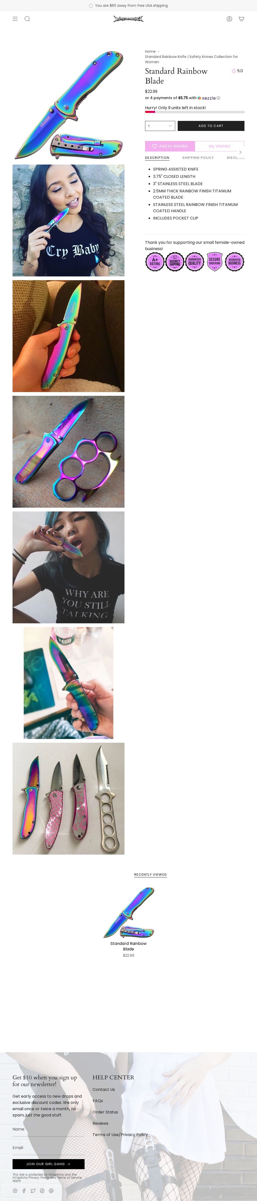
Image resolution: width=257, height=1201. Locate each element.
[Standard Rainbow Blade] (129, 912)
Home (150, 51)
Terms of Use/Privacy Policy (120, 1135)
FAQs (98, 1101)
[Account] (229, 18)
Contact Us (104, 1089)
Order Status (105, 1112)
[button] (27, 18)
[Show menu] (15, 18)
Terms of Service (69, 1177)
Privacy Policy (39, 1177)
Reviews (100, 1123)
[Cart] (241, 18)
